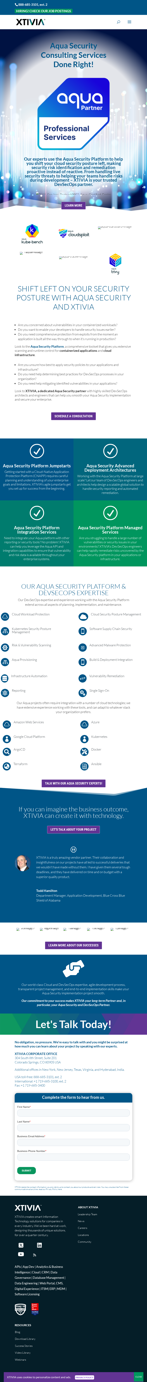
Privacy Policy (84, 1377)
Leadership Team (87, 1214)
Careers (82, 1228)
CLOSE (138, 1376)
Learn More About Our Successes (73, 945)
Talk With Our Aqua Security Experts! (73, 783)
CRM (45, 1272)
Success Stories (23, 1346)
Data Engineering (26, 1283)
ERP (52, 1289)
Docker (96, 749)
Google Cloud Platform (29, 737)
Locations (83, 1235)
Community (84, 1241)
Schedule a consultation (73, 416)
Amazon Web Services (29, 722)
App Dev (28, 1267)
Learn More (73, 205)
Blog (17, 1332)
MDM (61, 1289)
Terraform (20, 764)
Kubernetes (99, 737)
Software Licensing (27, 1294)
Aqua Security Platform (47, 346)
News (81, 1221)
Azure (95, 722)
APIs (18, 1267)
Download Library (25, 1339)
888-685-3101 (28, 4)
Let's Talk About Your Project (73, 829)
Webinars (20, 1359)
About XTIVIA (88, 1207)
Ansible (96, 764)
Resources (23, 1325)
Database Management (48, 1278)
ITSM (44, 1289)
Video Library (22, 1352)
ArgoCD (19, 749)
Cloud (36, 1272)
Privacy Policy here (54, 1189)
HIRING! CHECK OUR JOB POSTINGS (43, 11)
